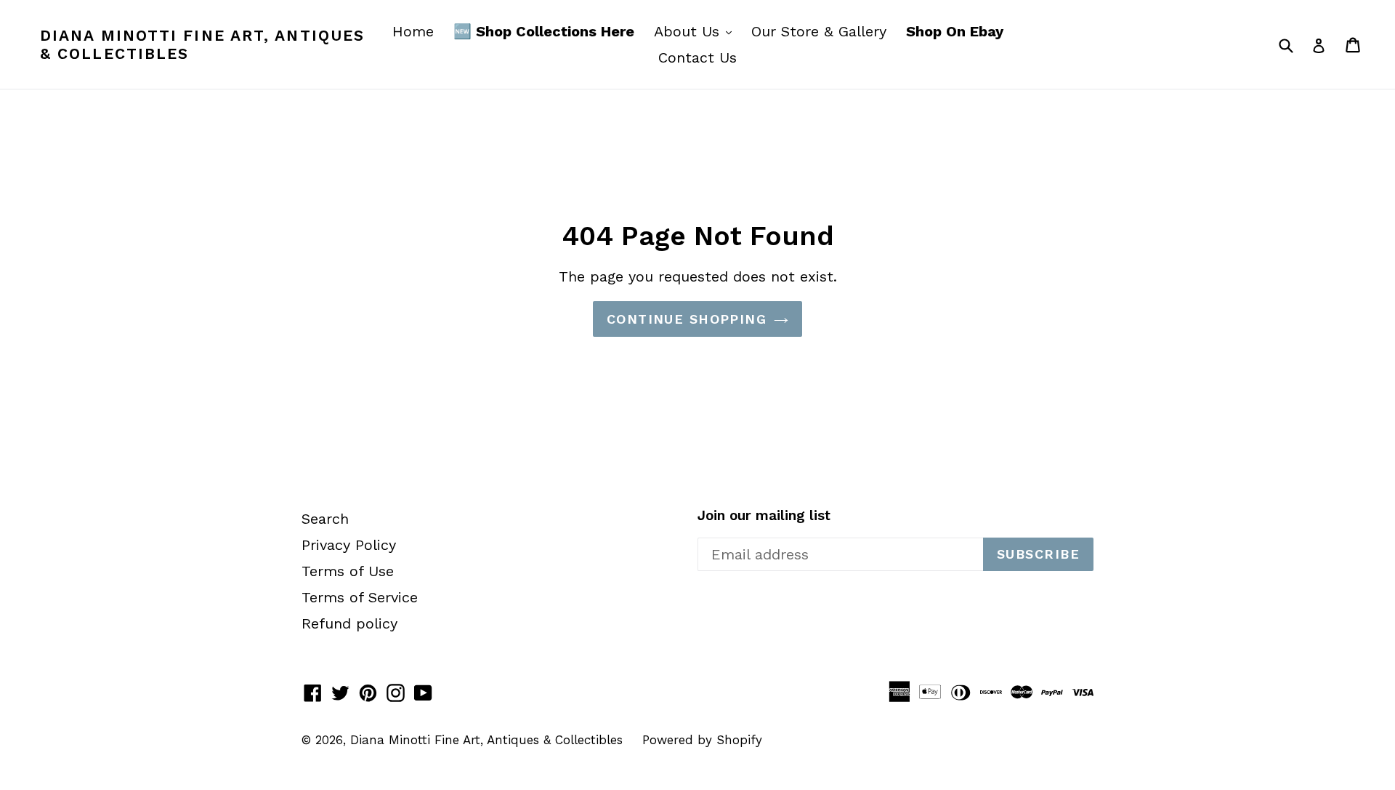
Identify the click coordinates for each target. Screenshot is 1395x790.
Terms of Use (348, 571)
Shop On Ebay (954, 31)
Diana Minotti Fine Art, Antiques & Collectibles (202, 44)
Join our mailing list (764, 516)
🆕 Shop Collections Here (543, 31)
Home (413, 31)
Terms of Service (360, 597)
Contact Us (697, 57)
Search (325, 518)
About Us (696, 31)
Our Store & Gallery (818, 31)
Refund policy (349, 623)
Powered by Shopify (702, 740)
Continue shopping (687, 319)
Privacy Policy (349, 545)
